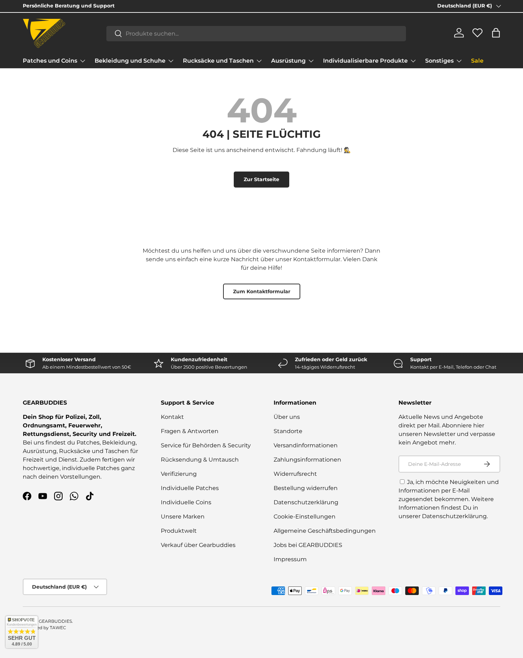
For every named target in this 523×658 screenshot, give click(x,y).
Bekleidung (119, 442)
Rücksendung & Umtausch (200, 459)
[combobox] (256, 33)
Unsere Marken (183, 516)
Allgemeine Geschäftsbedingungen (325, 530)
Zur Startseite (261, 179)
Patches (88, 442)
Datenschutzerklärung (306, 502)
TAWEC (58, 627)
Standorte (288, 431)
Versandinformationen (306, 445)
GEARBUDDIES (55, 621)
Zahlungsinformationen (307, 459)
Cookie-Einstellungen (305, 516)
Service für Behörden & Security (206, 445)
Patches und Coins (50, 60)
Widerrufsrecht (295, 473)
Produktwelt (179, 530)
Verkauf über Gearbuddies (198, 545)
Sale (477, 60)
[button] (496, 33)
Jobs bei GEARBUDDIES (308, 545)
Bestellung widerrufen (306, 488)
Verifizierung (179, 473)
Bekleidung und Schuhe (130, 60)
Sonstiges (439, 60)
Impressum (290, 559)
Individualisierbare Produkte (365, 60)
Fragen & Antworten (189, 431)
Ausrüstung (288, 60)
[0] (477, 35)
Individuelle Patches (190, 488)
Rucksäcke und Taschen (218, 60)
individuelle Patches (91, 468)
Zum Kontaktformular (261, 291)
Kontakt (172, 417)
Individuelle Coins (186, 502)
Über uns (287, 417)
